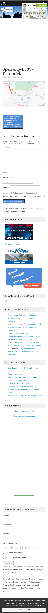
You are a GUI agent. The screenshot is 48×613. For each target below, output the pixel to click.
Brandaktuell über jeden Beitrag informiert (22, 548)
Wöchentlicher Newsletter (15, 557)
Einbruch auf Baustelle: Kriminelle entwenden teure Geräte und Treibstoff (24, 318)
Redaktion (12, 315)
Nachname (7, 524)
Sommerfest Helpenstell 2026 (20, 380)
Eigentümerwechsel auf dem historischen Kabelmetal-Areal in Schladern (24, 351)
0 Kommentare (18, 77)
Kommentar (8, 148)
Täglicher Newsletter (13, 553)
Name (6, 172)
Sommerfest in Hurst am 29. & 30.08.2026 (25, 395)
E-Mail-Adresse (9, 178)
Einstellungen (24, 610)
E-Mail (6, 534)
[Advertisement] (24, 42)
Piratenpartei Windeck (16, 333)
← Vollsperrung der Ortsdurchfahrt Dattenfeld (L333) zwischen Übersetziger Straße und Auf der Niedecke (12, 122)
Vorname (6, 515)
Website (6, 188)
